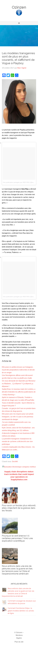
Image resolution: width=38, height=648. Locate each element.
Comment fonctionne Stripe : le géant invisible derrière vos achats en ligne (21, 610)
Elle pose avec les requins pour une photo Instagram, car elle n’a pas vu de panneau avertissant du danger (17, 416)
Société (15, 461)
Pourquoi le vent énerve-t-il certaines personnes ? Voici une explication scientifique (17, 538)
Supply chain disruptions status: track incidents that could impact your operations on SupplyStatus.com (19, 476)
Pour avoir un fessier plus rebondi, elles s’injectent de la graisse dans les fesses (19, 508)
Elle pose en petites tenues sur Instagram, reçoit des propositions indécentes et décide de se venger (18, 369)
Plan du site (19, 642)
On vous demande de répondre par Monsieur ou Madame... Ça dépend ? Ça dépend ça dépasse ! (18, 383)
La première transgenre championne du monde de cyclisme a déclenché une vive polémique (17, 441)
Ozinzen (19, 7)
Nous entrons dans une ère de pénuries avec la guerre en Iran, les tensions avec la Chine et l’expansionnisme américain (17, 570)
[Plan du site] (19, 15)
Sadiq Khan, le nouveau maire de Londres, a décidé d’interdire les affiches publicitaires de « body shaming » (19, 391)
